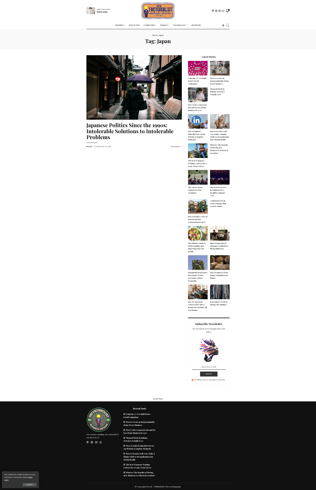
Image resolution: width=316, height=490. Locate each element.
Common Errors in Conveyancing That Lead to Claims (218, 203)
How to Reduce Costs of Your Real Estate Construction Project (197, 219)
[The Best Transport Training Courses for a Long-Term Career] (197, 150)
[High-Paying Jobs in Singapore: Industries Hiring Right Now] (220, 233)
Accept (29, 484)
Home (154, 35)
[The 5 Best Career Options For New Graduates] (197, 177)
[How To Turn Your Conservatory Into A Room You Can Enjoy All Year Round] (197, 291)
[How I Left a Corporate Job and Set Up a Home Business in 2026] (197, 94)
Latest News (95, 116)
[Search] (228, 25)
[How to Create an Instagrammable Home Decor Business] (220, 68)
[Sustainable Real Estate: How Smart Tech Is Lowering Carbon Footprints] (197, 262)
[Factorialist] (158, 10)
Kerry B (89, 146)
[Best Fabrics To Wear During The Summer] (220, 291)
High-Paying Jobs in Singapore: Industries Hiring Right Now (219, 246)
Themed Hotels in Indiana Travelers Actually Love (217, 92)
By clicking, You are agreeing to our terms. (209, 380)
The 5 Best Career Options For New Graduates (195, 190)
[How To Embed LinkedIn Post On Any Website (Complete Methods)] (197, 121)
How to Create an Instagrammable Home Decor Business (219, 81)
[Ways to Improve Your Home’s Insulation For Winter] (220, 262)
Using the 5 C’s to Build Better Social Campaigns (197, 81)
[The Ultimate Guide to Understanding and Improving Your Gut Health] (197, 233)
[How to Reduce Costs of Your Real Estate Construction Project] (197, 206)
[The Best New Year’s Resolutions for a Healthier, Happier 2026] (220, 177)
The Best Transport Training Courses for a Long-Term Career (197, 163)
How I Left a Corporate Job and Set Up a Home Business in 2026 (197, 107)
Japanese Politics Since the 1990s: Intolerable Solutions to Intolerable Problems (129, 131)
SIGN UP (209, 374)
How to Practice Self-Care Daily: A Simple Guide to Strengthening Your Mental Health (139, 456)
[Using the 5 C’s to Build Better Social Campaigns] (197, 68)
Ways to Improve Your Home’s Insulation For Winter (219, 275)
